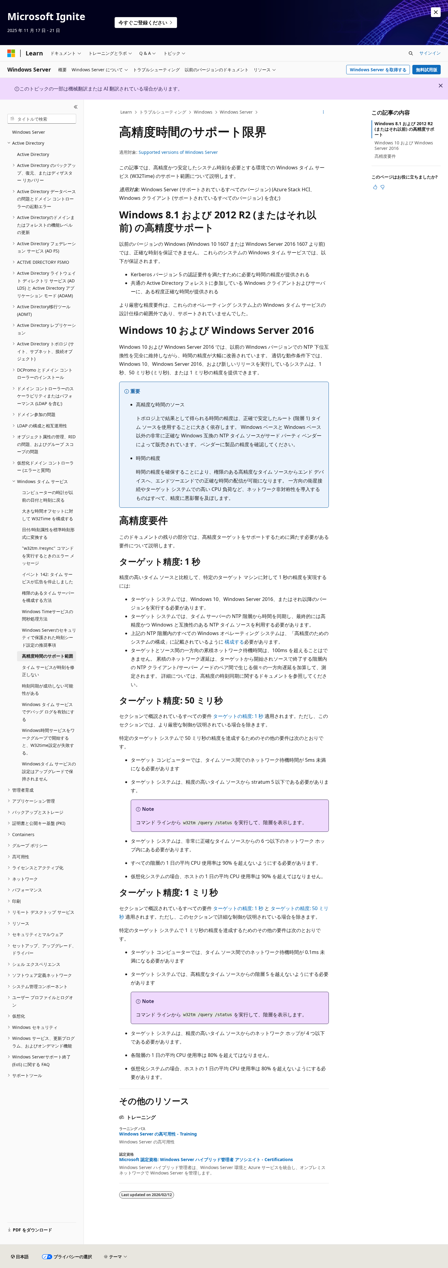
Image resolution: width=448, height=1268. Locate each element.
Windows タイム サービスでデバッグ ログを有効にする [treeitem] (48, 711)
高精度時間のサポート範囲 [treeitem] (47, 656)
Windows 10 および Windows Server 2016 (404, 145)
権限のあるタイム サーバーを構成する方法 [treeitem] (48, 596)
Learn (126, 112)
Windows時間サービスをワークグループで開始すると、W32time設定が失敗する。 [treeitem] (48, 741)
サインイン (430, 53)
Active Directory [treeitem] (33, 154)
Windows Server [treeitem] (28, 132)
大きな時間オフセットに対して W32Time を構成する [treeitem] (47, 514)
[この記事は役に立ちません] (382, 187)
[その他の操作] (323, 112)
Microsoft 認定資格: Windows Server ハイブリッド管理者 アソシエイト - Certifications (206, 1159)
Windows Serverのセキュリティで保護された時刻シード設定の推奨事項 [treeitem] (49, 637)
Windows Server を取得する (378, 69)
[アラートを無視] (436, 12)
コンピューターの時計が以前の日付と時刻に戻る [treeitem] (47, 496)
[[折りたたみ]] (75, 107)
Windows (203, 112)
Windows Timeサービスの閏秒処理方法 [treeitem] (47, 615)
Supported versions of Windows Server (178, 152)
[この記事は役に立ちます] (375, 187)
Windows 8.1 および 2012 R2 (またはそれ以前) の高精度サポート (404, 129)
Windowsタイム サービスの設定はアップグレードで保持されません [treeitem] (49, 771)
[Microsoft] (11, 53)
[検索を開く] (411, 53)
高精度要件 (385, 156)
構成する (234, 641)
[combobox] (41, 119)
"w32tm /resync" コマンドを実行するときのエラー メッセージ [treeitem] (48, 555)
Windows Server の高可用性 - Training (158, 1134)
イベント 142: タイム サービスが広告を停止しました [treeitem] (47, 578)
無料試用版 (426, 69)
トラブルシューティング (162, 112)
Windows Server (236, 112)
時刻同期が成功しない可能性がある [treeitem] (47, 689)
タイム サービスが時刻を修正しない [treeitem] (48, 671)
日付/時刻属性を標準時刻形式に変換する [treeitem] (48, 533)
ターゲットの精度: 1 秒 (238, 716)
